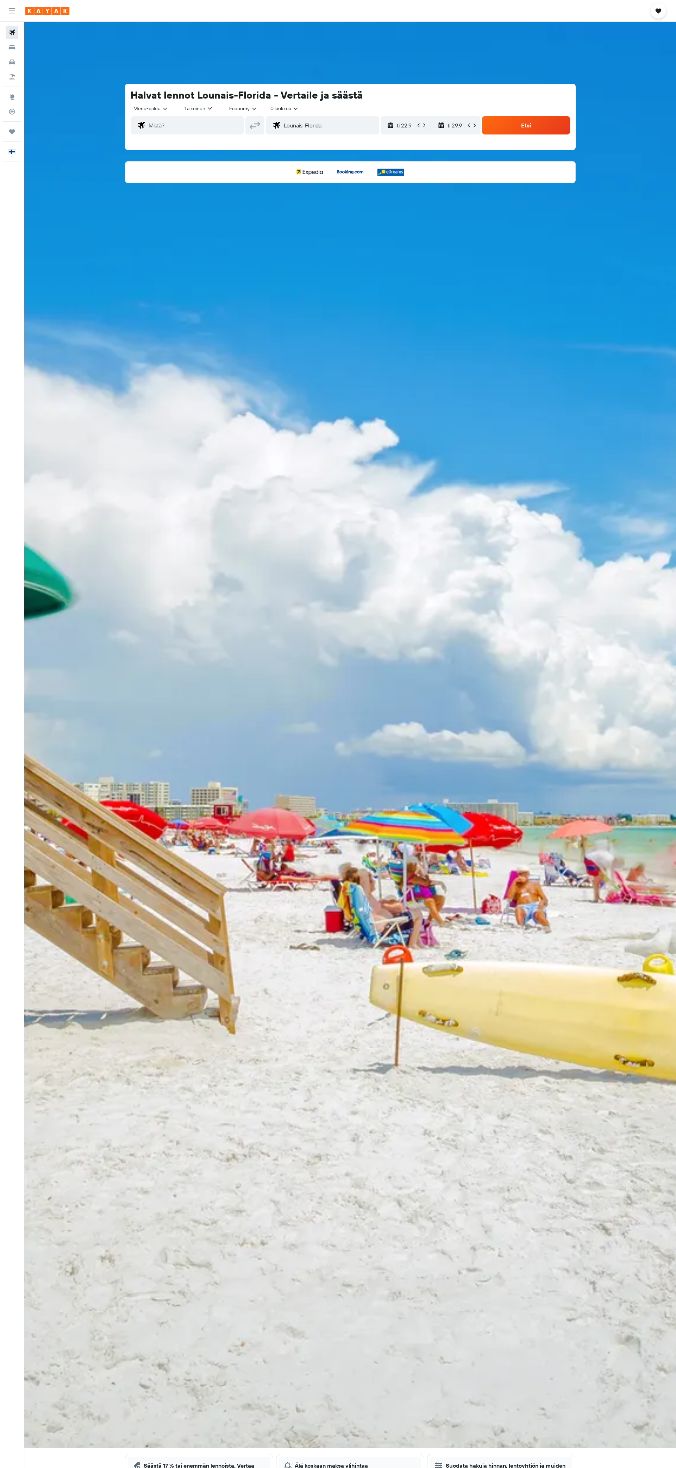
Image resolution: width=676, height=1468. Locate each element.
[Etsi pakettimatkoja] (12, 77)
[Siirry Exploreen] (12, 97)
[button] (12, 11)
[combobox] (151, 108)
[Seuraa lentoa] (12, 112)
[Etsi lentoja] (12, 32)
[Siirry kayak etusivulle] (47, 11)
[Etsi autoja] (12, 62)
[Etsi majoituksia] (12, 47)
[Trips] (12, 132)
